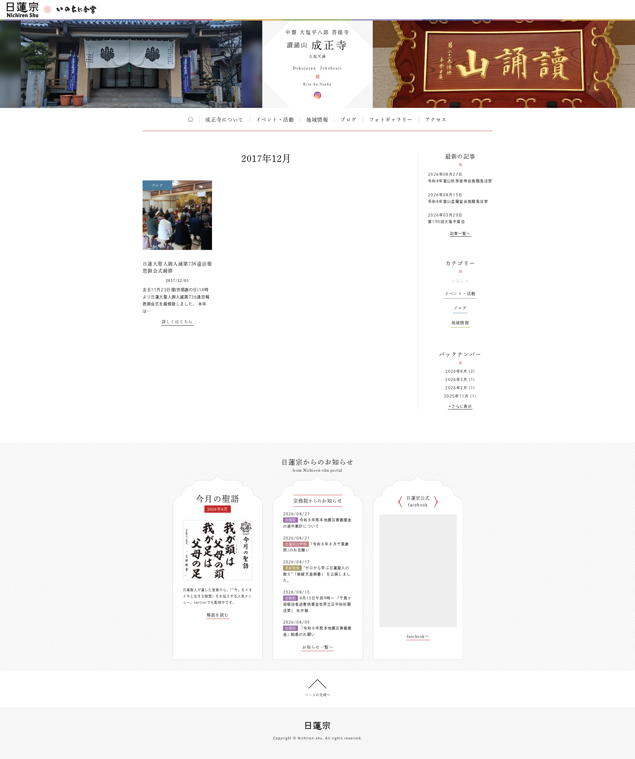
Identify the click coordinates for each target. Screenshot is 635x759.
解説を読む (218, 615)
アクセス (436, 119)
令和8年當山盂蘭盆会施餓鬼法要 (458, 201)
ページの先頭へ (317, 694)
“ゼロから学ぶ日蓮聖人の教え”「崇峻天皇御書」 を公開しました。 (317, 574)
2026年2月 (456, 388)
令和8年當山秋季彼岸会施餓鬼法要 (460, 181)
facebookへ (418, 636)
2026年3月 (456, 379)
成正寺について (224, 119)
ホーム (190, 119)
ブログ (348, 119)
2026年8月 (456, 371)
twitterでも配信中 (209, 602)
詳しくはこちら (177, 322)
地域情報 (317, 119)
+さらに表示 (460, 406)
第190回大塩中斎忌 (446, 221)
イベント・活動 (275, 119)
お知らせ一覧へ (317, 647)
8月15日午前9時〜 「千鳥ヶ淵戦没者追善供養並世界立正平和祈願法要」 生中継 (317, 604)
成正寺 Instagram (317, 95)
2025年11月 (456, 396)
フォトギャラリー (391, 119)
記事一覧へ (460, 233)
